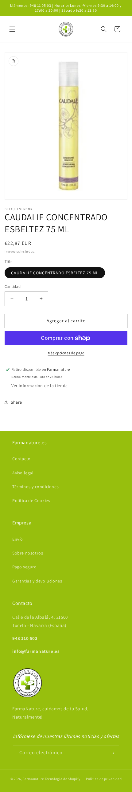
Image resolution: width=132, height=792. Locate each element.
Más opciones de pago (66, 353)
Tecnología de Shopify (62, 779)
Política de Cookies (31, 500)
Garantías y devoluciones (37, 581)
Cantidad (13, 286)
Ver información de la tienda (39, 385)
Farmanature (33, 779)
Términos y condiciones (35, 486)
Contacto (21, 458)
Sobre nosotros (27, 553)
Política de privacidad (104, 779)
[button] (12, 29)
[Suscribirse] (112, 753)
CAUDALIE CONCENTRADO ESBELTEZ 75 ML (55, 273)
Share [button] (16, 402)
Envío (17, 539)
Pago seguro (24, 567)
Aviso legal (23, 473)
